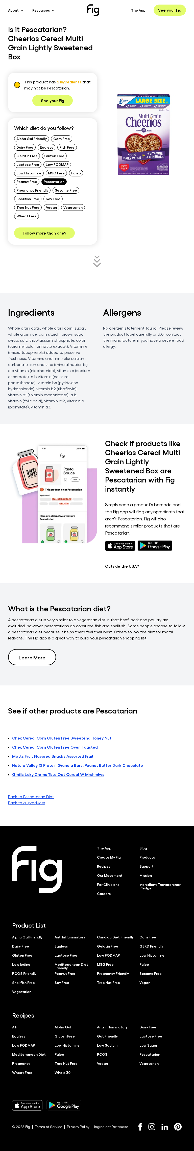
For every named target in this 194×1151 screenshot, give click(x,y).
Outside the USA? (122, 566)
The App (138, 10)
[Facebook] (140, 1127)
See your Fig (169, 10)
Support (146, 866)
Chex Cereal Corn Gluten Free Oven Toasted (55, 747)
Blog (143, 848)
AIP (14, 1027)
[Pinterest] (178, 1127)
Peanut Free (26, 181)
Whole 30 (62, 1072)
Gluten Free (54, 156)
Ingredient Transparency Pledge (160, 886)
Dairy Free (24, 147)
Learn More (32, 657)
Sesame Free (66, 190)
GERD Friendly (151, 946)
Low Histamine (28, 173)
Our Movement (110, 875)
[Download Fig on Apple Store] (27, 1105)
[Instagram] (151, 1126)
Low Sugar (148, 1045)
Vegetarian (73, 207)
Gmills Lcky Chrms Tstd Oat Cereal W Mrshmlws (58, 774)
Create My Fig (109, 857)
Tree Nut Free (27, 207)
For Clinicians (108, 884)
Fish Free (67, 147)
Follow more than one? (44, 233)
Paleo (76, 173)
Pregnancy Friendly (32, 190)
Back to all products (26, 802)
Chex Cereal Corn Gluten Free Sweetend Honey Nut (61, 737)
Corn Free (61, 138)
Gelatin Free (27, 156)
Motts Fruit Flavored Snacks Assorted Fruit (52, 756)
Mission (145, 875)
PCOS (102, 1054)
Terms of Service (48, 1126)
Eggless (46, 147)
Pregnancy (21, 1063)
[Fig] (93, 10)
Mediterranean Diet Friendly (71, 966)
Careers (104, 893)
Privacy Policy (78, 1126)
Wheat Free (26, 216)
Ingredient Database (111, 1126)
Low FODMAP (57, 164)
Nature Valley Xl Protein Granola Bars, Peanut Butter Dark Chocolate (77, 765)
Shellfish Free (27, 199)
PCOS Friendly (24, 973)
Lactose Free (27, 164)
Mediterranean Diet (29, 1054)
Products (147, 857)
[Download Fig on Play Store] (63, 1105)
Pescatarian (54, 181)
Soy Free (53, 199)
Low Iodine (21, 964)
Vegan (51, 207)
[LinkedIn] (164, 1127)
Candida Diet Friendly (115, 937)
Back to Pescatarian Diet (31, 796)
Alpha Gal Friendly (31, 138)
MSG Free (56, 173)
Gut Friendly (107, 1036)
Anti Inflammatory (70, 937)
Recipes (103, 866)
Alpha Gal (63, 1027)
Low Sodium (107, 1045)
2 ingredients (69, 81)
